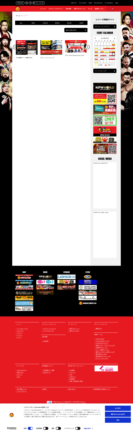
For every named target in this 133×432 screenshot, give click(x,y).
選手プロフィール (79, 9)
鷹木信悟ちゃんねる (101, 354)
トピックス (20, 330)
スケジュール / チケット (102, 26)
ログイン (19, 374)
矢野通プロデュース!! (101, 347)
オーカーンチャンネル (102, 358)
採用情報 (72, 379)
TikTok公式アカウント (102, 343)
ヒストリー (73, 372)
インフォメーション (22, 328)
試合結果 (68, 9)
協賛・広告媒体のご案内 (76, 381)
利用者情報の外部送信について (102, 389)
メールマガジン (109, 3)
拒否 (118, 420)
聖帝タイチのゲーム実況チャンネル (105, 352)
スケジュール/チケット (56, 9)
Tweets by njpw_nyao (101, 212)
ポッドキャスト (98, 3)
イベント (19, 335)
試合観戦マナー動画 (49, 370)
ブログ (90, 3)
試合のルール (47, 372)
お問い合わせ (72, 389)
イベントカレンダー (101, 71)
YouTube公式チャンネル (103, 341)
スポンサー (74, 3)
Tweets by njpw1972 (100, 163)
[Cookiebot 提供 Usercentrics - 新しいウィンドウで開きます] (12, 428)
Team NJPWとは (22, 370)
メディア (19, 333)
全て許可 (118, 408)
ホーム (18, 15)
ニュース (43, 9)
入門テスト (73, 376)
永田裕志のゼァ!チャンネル (103, 356)
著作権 (44, 389)
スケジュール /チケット (50, 328)
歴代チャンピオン (74, 330)
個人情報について (22, 389)
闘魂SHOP (99, 328)
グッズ (19, 337)
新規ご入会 (20, 372)
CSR (116, 3)
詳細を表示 (87, 428)
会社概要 (72, 370)
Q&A (18, 376)
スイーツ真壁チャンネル (102, 349)
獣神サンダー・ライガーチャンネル (105, 345)
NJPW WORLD (100, 339)
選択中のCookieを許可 (118, 414)
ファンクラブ (82, 3)
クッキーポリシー (22, 391)
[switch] (45, 428)
